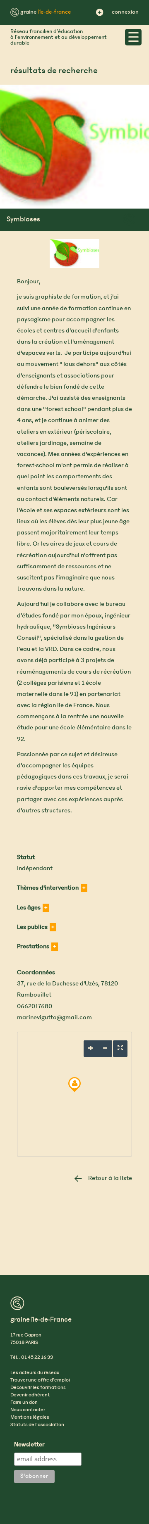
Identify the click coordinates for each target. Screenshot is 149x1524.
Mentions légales (29, 1417)
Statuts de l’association (37, 1425)
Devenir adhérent (30, 1395)
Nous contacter (27, 1410)
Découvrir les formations (38, 1387)
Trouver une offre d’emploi (40, 1380)
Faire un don (24, 1402)
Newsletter (29, 1445)
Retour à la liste (110, 1178)
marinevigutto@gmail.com (54, 1017)
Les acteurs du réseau (35, 1373)
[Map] (74, 1094)
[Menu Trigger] (133, 37)
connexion (125, 12)
